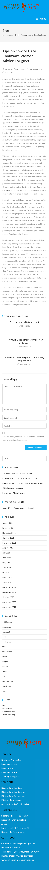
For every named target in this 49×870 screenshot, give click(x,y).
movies (5, 666)
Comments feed (8, 712)
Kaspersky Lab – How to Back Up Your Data (19, 478)
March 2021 (7, 572)
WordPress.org (8, 715)
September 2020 (9, 602)
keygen (5, 661)
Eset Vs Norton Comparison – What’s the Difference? (23, 483)
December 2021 (9, 528)
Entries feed (7, 708)
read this (9, 190)
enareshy (8, 69)
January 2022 (7, 523)
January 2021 (7, 582)
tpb (3, 676)
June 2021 (6, 558)
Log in (4, 705)
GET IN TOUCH (8, 837)
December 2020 (9, 587)
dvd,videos (6, 642)
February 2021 (8, 577)
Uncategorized (35, 69)
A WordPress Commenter (12, 508)
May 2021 (6, 562)
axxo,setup (6, 627)
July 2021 (6, 553)
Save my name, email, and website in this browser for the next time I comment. (23, 438)
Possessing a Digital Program (13, 493)
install (4, 657)
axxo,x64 (6, 632)
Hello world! (31, 508)
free (4, 647)
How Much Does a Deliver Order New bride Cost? (24, 341)
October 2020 (8, 597)
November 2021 (9, 533)
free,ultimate (7, 652)
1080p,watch (7, 622)
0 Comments (9, 72)
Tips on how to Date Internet (24, 322)
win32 (4, 691)
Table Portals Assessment (12, 488)
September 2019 (9, 607)
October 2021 (8, 538)
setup (4, 671)
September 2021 (9, 543)
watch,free (6, 686)
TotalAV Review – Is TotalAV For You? (17, 473)
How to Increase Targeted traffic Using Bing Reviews (24, 359)
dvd (4, 637)
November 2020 (9, 592)
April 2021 (6, 568)
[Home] (3, 35)
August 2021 (7, 548)
